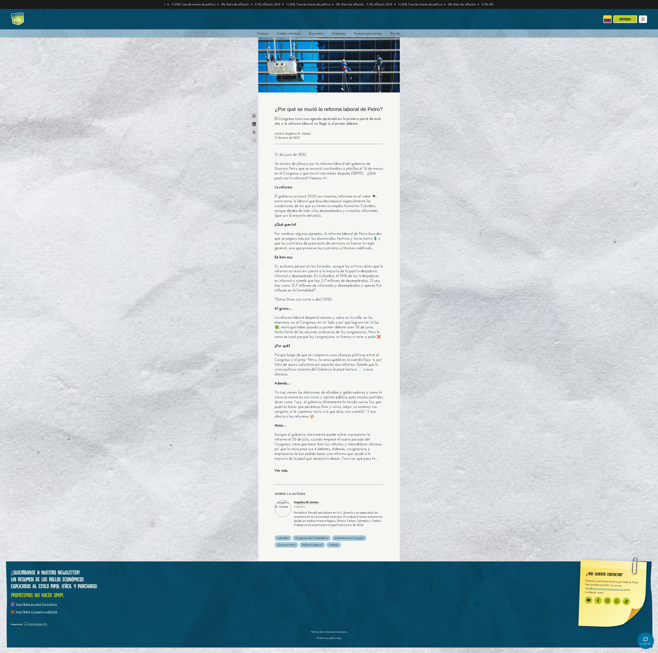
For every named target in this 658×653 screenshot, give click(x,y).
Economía (316, 33)
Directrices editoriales (329, 638)
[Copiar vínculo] (254, 140)
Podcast (263, 33)
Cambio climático (289, 33)
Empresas (338, 33)
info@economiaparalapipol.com (604, 589)
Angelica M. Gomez (306, 502)
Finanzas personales (368, 33)
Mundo (395, 33)
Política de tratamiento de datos (329, 632)
